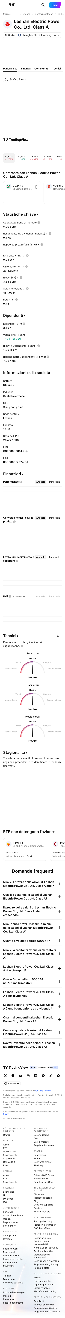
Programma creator (13, 1259)
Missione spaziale (43, 1197)
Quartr (6, 1114)
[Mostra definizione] (38, 222)
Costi (36, 1138)
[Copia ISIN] (26, 451)
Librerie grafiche (42, 1281)
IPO (5, 1202)
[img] (54, 35)
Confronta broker (42, 1162)
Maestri (7, 1295)
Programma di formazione (47, 1311)
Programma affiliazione (45, 1308)
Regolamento (10, 1262)
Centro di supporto (43, 1204)
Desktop (7, 1239)
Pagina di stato (41, 1267)
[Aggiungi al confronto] (35, 187)
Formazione (9, 1279)
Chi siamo (39, 1194)
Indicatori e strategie (13, 1292)
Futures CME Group (44, 1175)
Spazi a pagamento (13, 1302)
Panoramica (40, 1155)
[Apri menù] (4, 5)
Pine (5, 1165)
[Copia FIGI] (26, 462)
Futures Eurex (41, 1178)
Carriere (38, 1208)
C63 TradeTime (42, 1228)
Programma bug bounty (46, 1264)
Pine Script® (9, 1225)
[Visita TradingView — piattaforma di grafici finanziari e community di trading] (16, 140)
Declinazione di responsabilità (41, 1243)
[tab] (40, 482)
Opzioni (7, 1218)
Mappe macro (10, 1222)
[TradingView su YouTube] (20, 1075)
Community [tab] (41, 68)
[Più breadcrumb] (16, 14)
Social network (10, 1248)
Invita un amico (11, 1255)
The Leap (39, 1165)
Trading (7, 1275)
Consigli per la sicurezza (46, 1261)
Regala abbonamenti (44, 1145)
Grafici (6, 1135)
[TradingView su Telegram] (43, 1075)
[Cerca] (43, 5)
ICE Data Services (43, 1091)
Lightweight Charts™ (44, 1284)
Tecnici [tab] (56, 68)
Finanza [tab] (26, 68)
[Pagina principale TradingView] (12, 5)
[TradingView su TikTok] (51, 1075)
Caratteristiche (41, 1135)
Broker (37, 1158)
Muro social (9, 1252)
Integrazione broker (44, 1304)
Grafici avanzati (42, 1288)
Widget (37, 1277)
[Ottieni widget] (59, 636)
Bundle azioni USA (43, 1182)
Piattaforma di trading (45, 1291)
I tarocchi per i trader (45, 1224)
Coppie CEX (9, 1158)
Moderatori (8, 1266)
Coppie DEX (9, 1162)
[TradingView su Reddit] (58, 1075)
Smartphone (9, 1235)
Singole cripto (10, 1155)
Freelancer (8, 1299)
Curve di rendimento (13, 1215)
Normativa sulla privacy (46, 1247)
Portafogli (8, 1212)
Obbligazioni (9, 1151)
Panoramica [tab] (10, 68)
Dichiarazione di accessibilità (42, 1256)
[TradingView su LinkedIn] (35, 1075)
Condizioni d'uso (42, 1238)
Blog (36, 1201)
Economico (8, 1191)
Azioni (6, 1144)
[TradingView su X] (5, 1075)
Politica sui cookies (43, 1251)
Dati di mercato (42, 1141)
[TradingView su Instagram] (28, 1075)
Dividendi (8, 1198)
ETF (5, 1148)
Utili (5, 1195)
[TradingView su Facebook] (13, 1075)
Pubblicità (39, 1301)
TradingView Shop (43, 1221)
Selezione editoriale (13, 1282)
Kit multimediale (42, 1211)
